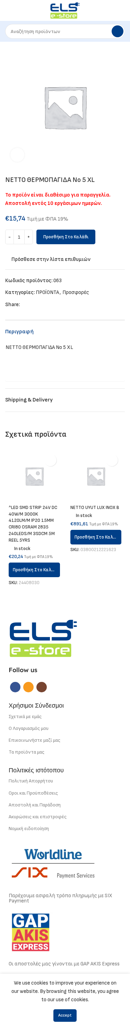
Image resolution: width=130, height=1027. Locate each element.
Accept (65, 1015)
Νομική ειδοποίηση (29, 828)
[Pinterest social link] (41, 304)
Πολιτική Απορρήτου (31, 781)
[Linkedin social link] (49, 304)
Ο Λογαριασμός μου (29, 728)
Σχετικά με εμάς (25, 716)
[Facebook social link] (25, 304)
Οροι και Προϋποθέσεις (33, 793)
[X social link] (33, 304)
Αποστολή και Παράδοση (35, 805)
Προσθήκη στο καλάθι (65, 237)
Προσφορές (75, 292)
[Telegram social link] (57, 304)
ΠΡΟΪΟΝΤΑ (47, 292)
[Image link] (43, 638)
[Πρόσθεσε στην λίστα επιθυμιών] (50, 460)
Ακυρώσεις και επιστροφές (38, 817)
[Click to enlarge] (17, 155)
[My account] (122, 10)
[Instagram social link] (41, 687)
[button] (34, 570)
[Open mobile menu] (8, 10)
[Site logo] (65, 10)
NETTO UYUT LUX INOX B (94, 507)
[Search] (117, 31)
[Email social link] (28, 687)
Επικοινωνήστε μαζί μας (34, 740)
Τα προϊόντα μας (26, 752)
